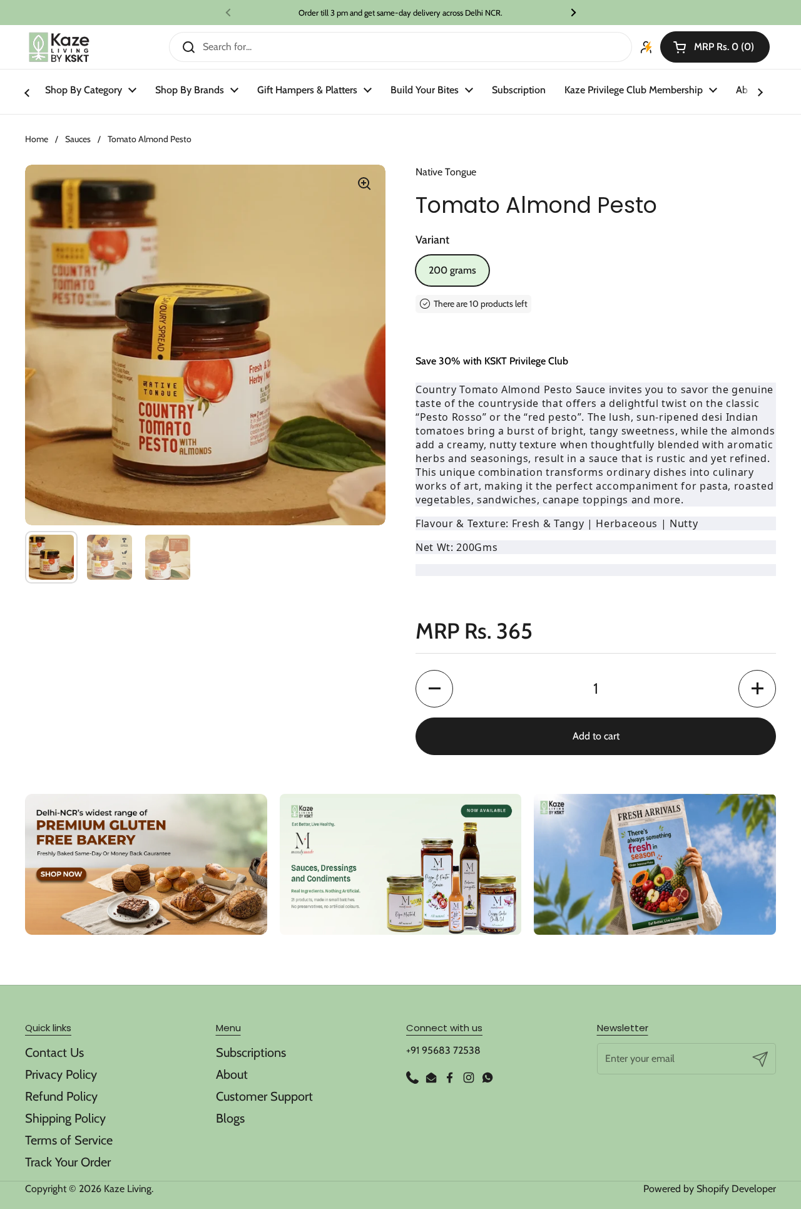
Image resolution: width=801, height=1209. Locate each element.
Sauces (78, 139)
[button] (715, 47)
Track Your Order (68, 1162)
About (232, 1074)
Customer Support (264, 1096)
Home (36, 139)
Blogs (230, 1118)
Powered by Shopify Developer (709, 1189)
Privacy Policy (61, 1074)
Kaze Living (127, 1189)
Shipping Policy (65, 1118)
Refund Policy (61, 1096)
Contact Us (54, 1052)
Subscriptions (251, 1052)
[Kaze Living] (59, 47)
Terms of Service (69, 1140)
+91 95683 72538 (443, 1050)
